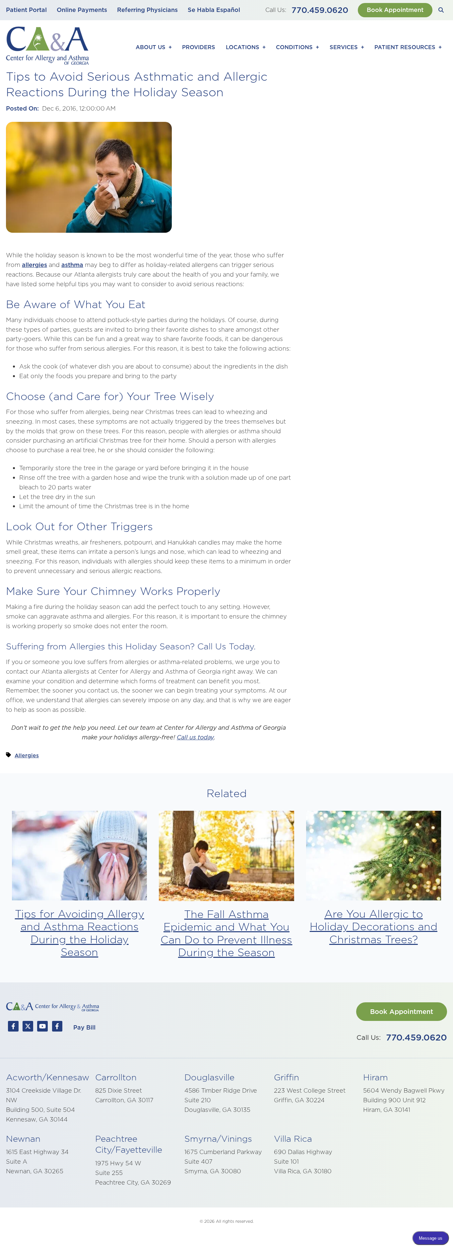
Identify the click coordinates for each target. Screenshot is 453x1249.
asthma (72, 265)
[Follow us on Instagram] (57, 1027)
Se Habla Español (214, 10)
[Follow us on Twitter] (28, 1027)
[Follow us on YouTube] (42, 1027)
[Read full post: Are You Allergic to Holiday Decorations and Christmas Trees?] (373, 857)
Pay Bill (84, 1027)
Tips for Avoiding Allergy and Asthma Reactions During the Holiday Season (79, 932)
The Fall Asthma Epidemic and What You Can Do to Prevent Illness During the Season (226, 933)
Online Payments (82, 10)
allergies (34, 265)
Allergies (27, 755)
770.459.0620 (319, 10)
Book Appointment (395, 10)
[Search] (441, 10)
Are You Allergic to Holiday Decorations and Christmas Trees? (373, 926)
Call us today (195, 737)
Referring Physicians (147, 10)
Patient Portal (26, 10)
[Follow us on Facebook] (13, 1027)
